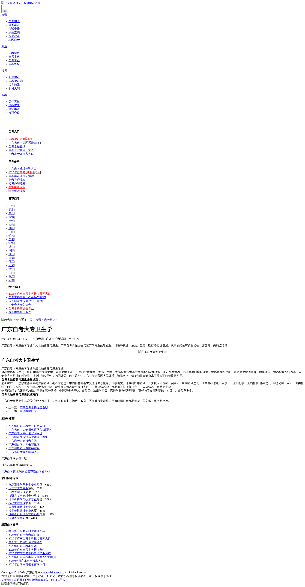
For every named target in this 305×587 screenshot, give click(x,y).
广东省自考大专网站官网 (24, 448)
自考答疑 (14, 64)
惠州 (11, 220)
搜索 (5, 11)
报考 (4, 70)
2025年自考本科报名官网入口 (26, 564)
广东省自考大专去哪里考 (24, 444)
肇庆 (11, 276)
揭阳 (11, 250)
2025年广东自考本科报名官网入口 (29, 293)
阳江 (11, 261)
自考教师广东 (28, 411)
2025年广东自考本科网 (22, 545)
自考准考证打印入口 (21, 153)
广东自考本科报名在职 (34, 407)
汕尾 (11, 265)
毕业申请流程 (16, 187)
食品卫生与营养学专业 (22, 484)
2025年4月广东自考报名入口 (26, 560)
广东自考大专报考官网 (22, 440)
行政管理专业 (16, 503)
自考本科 (14, 56)
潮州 (11, 254)
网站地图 (32, 579)
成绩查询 (14, 32)
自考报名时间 (16, 138)
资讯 (4, 14)
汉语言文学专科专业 (21, 495)
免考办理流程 (16, 179)
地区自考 (14, 39)
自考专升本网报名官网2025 (25, 542)
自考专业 (14, 60)
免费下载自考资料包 (37, 471)
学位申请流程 (16, 190)
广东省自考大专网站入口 (24, 451)
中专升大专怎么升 (19, 304)
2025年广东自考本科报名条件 (26, 549)
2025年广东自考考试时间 (24, 534)
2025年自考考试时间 (21, 172)
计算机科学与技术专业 (22, 499)
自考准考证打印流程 (21, 176)
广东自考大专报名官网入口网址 (28, 437)
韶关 (11, 235)
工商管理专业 (16, 492)
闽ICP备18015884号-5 (51, 579)
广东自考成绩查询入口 (22, 168)
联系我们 (19, 579)
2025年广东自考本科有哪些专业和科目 (32, 557)
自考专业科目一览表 (21, 150)
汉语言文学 (15, 518)
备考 (4, 94)
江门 (11, 272)
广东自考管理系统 (12, 471)
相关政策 (14, 36)
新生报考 (14, 77)
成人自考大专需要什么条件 (25, 301)
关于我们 (7, 579)
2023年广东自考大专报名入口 (26, 425)
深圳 (11, 209)
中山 (11, 231)
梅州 (11, 269)
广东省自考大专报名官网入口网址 (29, 429)
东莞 (11, 213)
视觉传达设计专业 (19, 510)
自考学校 (14, 52)
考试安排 (14, 28)
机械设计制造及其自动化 (24, 514)
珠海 (11, 217)
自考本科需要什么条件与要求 (26, 297)
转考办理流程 (16, 183)
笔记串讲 (14, 108)
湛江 (11, 246)
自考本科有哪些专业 (21, 308)
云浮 (11, 280)
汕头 (11, 224)
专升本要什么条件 (19, 312)
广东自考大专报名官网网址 (25, 433)
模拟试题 (14, 105)
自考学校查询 (16, 146)
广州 (11, 205)
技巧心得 (14, 112)
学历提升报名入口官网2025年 (26, 531)
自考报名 (14, 21)
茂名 (11, 239)
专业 (4, 46)
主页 (29, 319)
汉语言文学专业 (18, 488)
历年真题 (14, 101)
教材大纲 (14, 88)
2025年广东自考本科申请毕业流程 (29, 553)
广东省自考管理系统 (21, 142)
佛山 (11, 228)
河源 (11, 243)
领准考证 (14, 25)
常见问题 (14, 84)
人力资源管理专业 (19, 506)
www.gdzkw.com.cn (52, 572)
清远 (11, 257)
